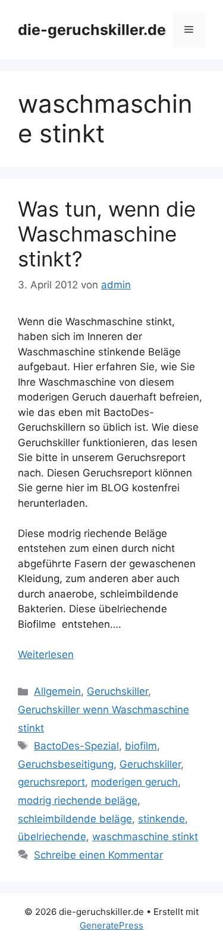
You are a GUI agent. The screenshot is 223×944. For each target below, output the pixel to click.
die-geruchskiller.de (92, 30)
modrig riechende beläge (77, 800)
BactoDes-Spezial (76, 746)
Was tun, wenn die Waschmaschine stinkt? (107, 233)
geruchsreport (51, 782)
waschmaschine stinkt (145, 837)
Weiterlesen (46, 654)
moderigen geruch (134, 782)
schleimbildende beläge (75, 819)
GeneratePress (111, 925)
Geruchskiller (117, 691)
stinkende (161, 819)
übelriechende (52, 837)
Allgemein (57, 691)
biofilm (141, 746)
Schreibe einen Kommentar (98, 855)
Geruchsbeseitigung (66, 764)
